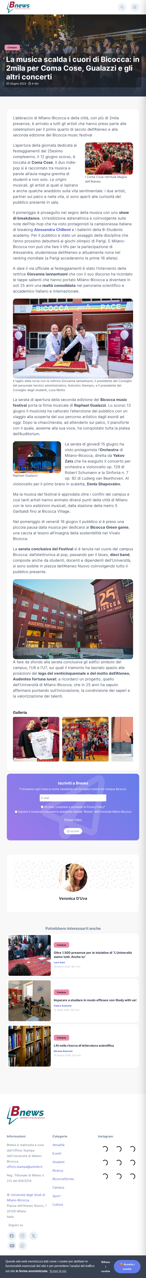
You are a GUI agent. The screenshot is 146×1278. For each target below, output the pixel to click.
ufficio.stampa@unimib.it (24, 1167)
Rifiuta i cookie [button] (105, 1267)
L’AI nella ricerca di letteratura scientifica (84, 1045)
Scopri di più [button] (57, 1271)
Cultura (57, 1204)
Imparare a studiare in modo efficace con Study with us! (95, 1000)
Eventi (56, 1153)
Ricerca (57, 1170)
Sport (56, 1196)
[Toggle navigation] (134, 7)
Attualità (58, 1145)
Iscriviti (74, 831)
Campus (58, 1187)
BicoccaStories (63, 1179)
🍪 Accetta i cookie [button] (127, 1266)
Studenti (58, 1162)
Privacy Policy (73, 819)
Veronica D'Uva (73, 898)
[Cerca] (122, 7)
